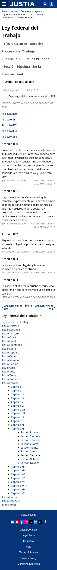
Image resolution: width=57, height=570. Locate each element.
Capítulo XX (18, 493)
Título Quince (10, 497)
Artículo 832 (9, 125)
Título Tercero (10, 333)
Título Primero (10, 326)
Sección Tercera (30, 440)
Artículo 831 (9, 119)
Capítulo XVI (18, 478)
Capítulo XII (7, 17)
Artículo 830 (9, 114)
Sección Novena (30, 463)
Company (28, 541)
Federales (26, 11)
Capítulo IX (17, 417)
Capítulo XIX (18, 489)
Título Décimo (10, 364)
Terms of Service (28, 552)
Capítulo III (17, 394)
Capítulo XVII (18, 482)
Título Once (8, 367)
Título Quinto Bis (12, 345)
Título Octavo (10, 356)
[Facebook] (22, 522)
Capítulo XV (18, 474)
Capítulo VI (17, 406)
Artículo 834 (9, 136)
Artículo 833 (9, 131)
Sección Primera (30, 432)
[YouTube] (17, 522)
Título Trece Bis (11, 379)
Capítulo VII (18, 409)
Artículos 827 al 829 (13, 307)
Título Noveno (10, 360)
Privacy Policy (29, 558)
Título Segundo (11, 329)
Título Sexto (9, 348)
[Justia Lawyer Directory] (45, 522)
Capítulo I (16, 387)
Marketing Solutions (28, 564)
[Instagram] (26, 522)
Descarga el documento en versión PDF (32, 96)
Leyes (37, 11)
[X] (40, 522)
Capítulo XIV (18, 470)
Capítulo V (17, 402)
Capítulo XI (17, 425)
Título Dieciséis (11, 501)
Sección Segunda (31, 436)
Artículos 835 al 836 (44, 307)
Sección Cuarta (29, 444)
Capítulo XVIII (19, 485)
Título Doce (8, 371)
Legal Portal (28, 535)
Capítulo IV (17, 398)
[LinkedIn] (12, 522)
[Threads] (31, 522)
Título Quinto (10, 341)
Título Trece (9, 375)
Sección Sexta (29, 451)
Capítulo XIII (18, 466)
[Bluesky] (35, 522)
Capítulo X (17, 421)
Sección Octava (29, 459)
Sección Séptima (30, 455)
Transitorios (9, 504)
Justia (4, 11)
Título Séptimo (10, 352)
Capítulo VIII (18, 413)
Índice (28, 305)
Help (28, 546)
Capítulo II (17, 390)
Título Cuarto (10, 337)
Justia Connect (28, 529)
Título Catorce (35, 14)
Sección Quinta (29, 447)
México (14, 11)
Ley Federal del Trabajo (13, 14)
